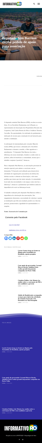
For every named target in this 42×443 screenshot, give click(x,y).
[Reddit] (22, 238)
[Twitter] (10, 238)
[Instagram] (23, 439)
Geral (20, 256)
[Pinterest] (18, 238)
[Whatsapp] (26, 238)
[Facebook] (6, 238)
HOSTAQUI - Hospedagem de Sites (26, 435)
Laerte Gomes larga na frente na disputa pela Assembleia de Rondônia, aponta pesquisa (29, 252)
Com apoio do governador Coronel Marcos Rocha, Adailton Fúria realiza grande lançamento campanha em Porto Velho (29, 268)
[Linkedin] (14, 238)
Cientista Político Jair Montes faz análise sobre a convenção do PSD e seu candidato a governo (30, 282)
